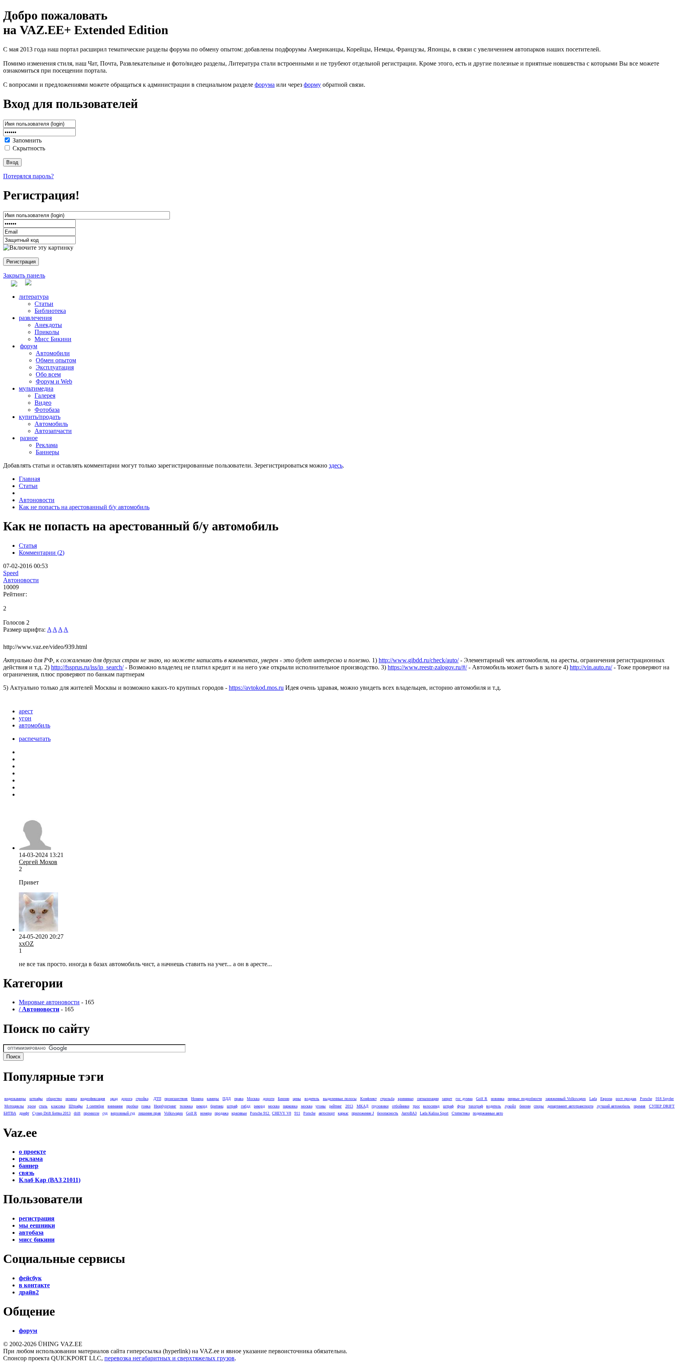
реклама (31, 1158)
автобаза (31, 1232)
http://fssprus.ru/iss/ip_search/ (87, 667)
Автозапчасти (53, 431)
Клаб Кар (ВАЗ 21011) (49, 1180)
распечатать (35, 738)
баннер (28, 1165)
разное (29, 438)
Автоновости (37, 500)
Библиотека (50, 310)
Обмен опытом (56, 360)
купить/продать (39, 416)
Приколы (47, 332)
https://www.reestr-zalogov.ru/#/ (427, 667)
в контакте (34, 1285)
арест (26, 711)
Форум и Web (54, 381)
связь (26, 1172)
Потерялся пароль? (28, 176)
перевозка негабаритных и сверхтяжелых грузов (169, 1358)
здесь (336, 465)
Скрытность (29, 148)
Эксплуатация (55, 367)
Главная (29, 478)
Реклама (47, 445)
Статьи (44, 303)
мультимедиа (36, 388)
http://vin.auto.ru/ (591, 667)
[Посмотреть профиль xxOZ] (38, 929)
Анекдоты (48, 325)
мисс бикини (37, 1239)
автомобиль (34, 725)
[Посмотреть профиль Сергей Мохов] (35, 847)
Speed (10, 573)
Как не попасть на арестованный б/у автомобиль (84, 507)
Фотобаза (47, 409)
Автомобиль (51, 423)
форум (28, 346)
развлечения (35, 317)
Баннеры (47, 452)
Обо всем (48, 374)
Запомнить (27, 140)
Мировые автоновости (49, 1002)
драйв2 (29, 1292)
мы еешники (37, 1225)
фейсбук (30, 1278)
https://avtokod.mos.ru (256, 687)
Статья (28, 545)
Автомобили (53, 353)
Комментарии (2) (41, 552)
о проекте (32, 1151)
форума (265, 84)
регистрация (37, 1218)
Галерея (45, 395)
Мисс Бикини (53, 339)
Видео (43, 402)
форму (312, 84)
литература (34, 296)
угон (25, 718)
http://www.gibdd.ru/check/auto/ (419, 660)
